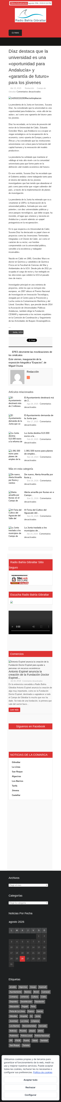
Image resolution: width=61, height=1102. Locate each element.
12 (22, 947)
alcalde (13, 987)
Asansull (42, 987)
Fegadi (25, 1006)
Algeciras (16, 776)
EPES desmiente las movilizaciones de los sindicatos (30, 353)
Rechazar (30, 1087)
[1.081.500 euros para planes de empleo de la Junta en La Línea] (16, 455)
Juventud (14, 1021)
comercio (24, 997)
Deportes (14, 1002)
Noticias (13, 1031)
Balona (28, 992)
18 (17, 953)
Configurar (30, 1095)
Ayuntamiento (15, 992)
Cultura (35, 997)
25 (17, 959)
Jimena (15, 790)
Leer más (14, 710)
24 (11, 959)
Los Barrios (17, 781)
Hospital (23, 1016)
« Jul (11, 969)
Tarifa (14, 786)
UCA (21, 332)
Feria (33, 1006)
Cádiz (43, 997)
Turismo (26, 1045)
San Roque (17, 771)
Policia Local (26, 1036)
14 (33, 947)
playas (32, 1031)
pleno (40, 1031)
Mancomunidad (29, 1026)
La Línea (16, 767)
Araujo (33, 987)
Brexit (36, 992)
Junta (15, 332)
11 (17, 947)
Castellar (16, 795)
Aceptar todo (31, 1079)
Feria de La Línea (17, 1011)
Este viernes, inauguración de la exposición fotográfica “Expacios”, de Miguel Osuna (27, 362)
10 (11, 947)
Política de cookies (42, 1072)
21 (33, 953)
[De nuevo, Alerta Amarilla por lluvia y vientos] (16, 479)
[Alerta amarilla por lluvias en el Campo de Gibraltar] (16, 497)
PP (11, 1040)
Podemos (14, 1036)
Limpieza (35, 1021)
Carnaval (46, 992)
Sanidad (44, 1040)
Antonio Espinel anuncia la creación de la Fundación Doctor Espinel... (29, 674)
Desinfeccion (26, 1002)
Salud (34, 1040)
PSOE (17, 1040)
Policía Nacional (42, 1036)
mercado (42, 1026)
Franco (31, 1011)
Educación (14, 1006)
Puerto (26, 1040)
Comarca (14, 997)
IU (31, 1016)
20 (28, 953)
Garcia (40, 1011)
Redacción (29, 88)
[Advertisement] (30, 835)
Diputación (39, 1002)
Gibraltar (16, 762)
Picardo (23, 1031)
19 (22, 953)
